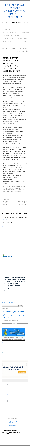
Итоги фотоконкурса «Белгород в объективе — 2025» (22, 50)
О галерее (5, 22)
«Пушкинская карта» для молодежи (14, 38)
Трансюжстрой (12, 425)
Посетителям (23, 22)
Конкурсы (6, 189)
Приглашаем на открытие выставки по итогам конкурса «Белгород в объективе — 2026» (15, 313)
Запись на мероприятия (10, 35)
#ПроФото (5, 41)
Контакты (25, 32)
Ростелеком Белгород (14, 424)
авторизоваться (6, 219)
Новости (14, 22)
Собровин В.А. (7, 29)
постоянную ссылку (16, 191)
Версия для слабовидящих (8, 302)
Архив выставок (8, 188)
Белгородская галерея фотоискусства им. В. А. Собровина (15, 11)
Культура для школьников (11, 32)
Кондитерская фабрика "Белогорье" (14, 421)
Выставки (18, 188)
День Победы (15, 41)
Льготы (24, 41)
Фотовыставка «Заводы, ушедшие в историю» (8, 48)
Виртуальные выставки (20, 26)
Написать (15, 296)
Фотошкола (6, 26)
